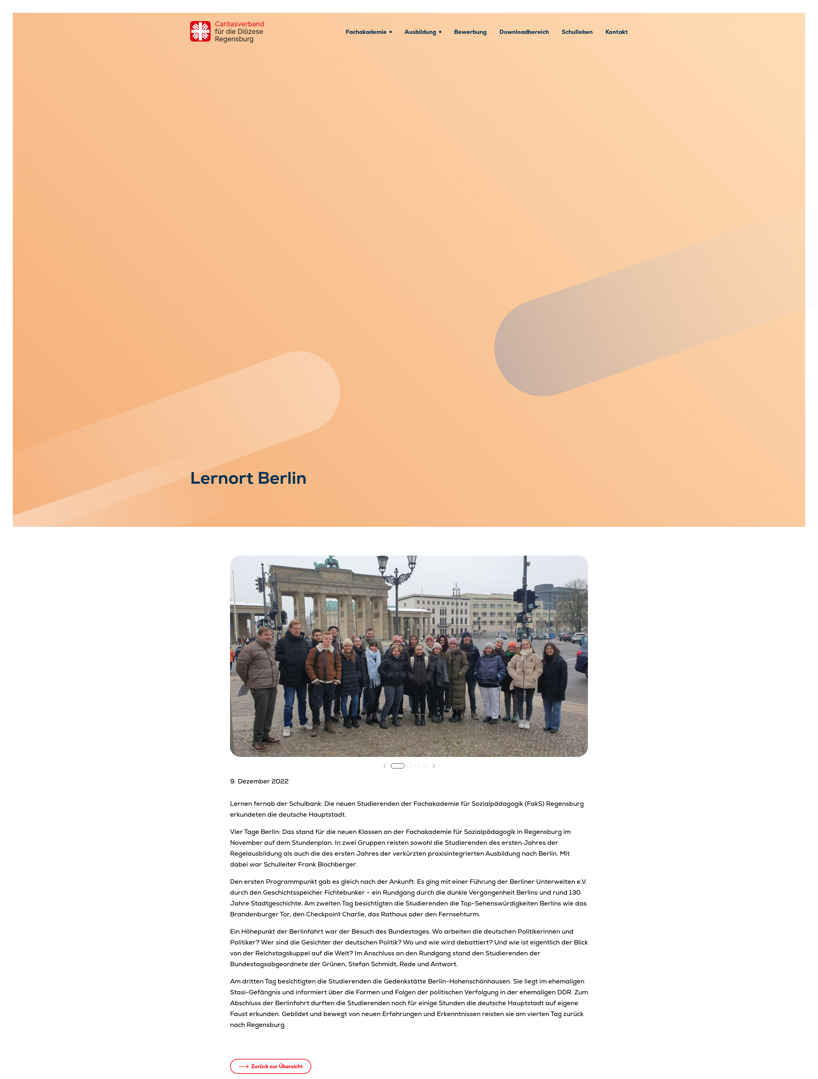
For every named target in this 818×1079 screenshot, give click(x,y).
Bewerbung (470, 31)
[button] (384, 765)
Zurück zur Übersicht (277, 1066)
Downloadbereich (524, 31)
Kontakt (617, 31)
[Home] (227, 32)
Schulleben (577, 31)
